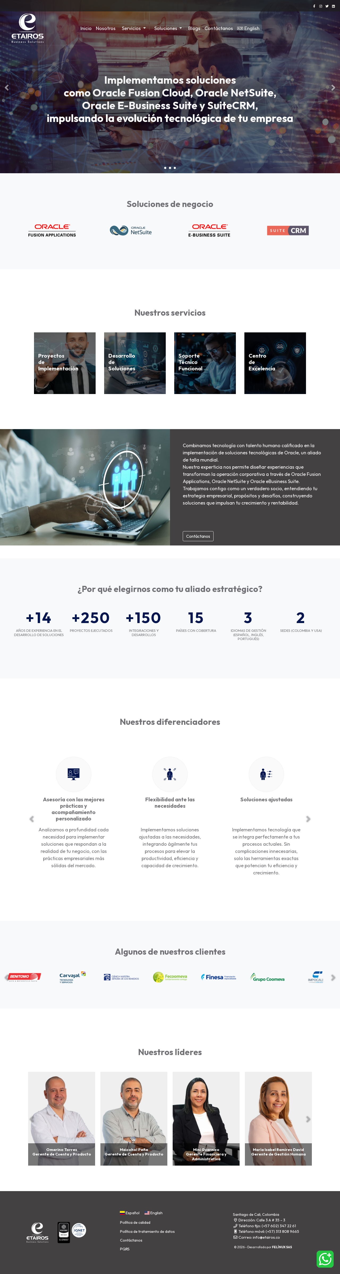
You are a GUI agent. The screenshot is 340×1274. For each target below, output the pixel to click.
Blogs (194, 28)
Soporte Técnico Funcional (190, 362)
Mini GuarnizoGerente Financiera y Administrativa (206, 1154)
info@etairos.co (266, 1237)
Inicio (86, 28)
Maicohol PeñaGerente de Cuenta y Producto (134, 1152)
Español (132, 1212)
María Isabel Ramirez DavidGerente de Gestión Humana (278, 1152)
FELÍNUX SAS (282, 1247)
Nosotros (106, 28)
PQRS (125, 1249)
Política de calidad (135, 1222)
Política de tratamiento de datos (147, 1231)
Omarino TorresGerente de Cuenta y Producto (61, 1152)
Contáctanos (219, 28)
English (252, 28)
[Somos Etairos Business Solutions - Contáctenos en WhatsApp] (325, 1259)
